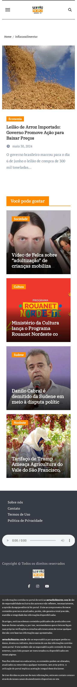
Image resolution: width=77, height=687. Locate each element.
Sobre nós (15, 502)
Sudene (19, 355)
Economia (15, 119)
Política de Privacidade (25, 520)
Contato (14, 508)
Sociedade (21, 219)
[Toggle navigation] (7, 9)
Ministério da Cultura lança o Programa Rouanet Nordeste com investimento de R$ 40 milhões (37, 333)
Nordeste (20, 422)
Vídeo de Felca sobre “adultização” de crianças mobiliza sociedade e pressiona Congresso (36, 266)
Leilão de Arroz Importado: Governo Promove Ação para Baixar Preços (35, 132)
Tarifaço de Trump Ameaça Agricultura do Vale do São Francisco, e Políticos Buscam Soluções (38, 469)
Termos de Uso (19, 514)
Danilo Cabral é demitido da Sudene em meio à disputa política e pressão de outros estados (38, 402)
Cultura (19, 287)
